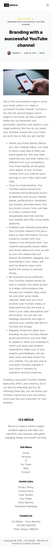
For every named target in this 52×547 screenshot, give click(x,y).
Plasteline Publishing (26, 506)
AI (26, 460)
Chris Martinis (26, 502)
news (42, 53)
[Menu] (47, 5)
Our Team (26, 464)
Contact (26, 472)
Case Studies (26, 494)
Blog (26, 468)
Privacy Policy (26, 487)
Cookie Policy (26, 491)
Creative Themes (31, 543)
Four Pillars (26, 498)
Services (26, 456)
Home (26, 452)
